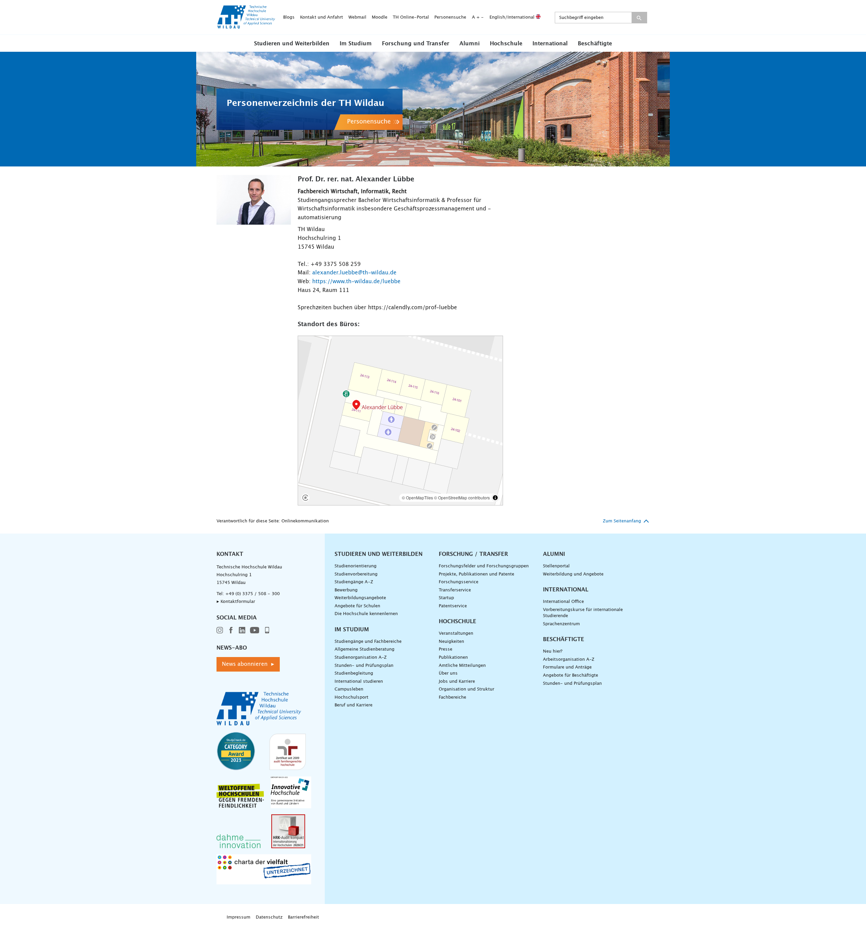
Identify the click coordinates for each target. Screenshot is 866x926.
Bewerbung (346, 590)
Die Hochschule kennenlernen (366, 614)
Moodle (379, 17)
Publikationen (453, 657)
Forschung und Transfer (415, 43)
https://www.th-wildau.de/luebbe (356, 281)
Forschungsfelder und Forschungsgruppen (484, 566)
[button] (292, 43)
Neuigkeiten (451, 641)
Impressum (238, 917)
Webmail (357, 17)
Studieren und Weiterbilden (291, 43)
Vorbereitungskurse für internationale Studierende (583, 613)
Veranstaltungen (456, 633)
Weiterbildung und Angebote (573, 574)
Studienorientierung (356, 566)
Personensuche (450, 17)
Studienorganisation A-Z (361, 657)
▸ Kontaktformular (235, 602)
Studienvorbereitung (356, 574)
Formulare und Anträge (567, 667)
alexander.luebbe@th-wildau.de (354, 272)
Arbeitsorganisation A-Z (568, 659)
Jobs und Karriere (457, 681)
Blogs (289, 17)
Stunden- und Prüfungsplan (364, 665)
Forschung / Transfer (473, 554)
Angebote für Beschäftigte (570, 675)
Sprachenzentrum (561, 624)
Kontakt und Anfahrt (321, 17)
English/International (512, 17)
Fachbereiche (452, 697)
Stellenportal (556, 566)
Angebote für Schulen (357, 606)
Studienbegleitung (354, 673)
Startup (446, 598)
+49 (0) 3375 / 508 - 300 (252, 594)
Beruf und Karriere (353, 705)
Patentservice (453, 606)
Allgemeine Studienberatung (364, 649)
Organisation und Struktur (466, 689)
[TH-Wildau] (246, 26)
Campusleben (349, 689)
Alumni (469, 43)
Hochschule (506, 43)
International (550, 43)
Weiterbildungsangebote (360, 598)
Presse (445, 649)
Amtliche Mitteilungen (462, 665)
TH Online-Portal (411, 17)
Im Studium (356, 43)
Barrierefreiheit (303, 917)
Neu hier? (552, 651)
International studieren (359, 681)
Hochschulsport (351, 697)
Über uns (448, 673)
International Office (563, 602)
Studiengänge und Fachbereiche (368, 641)
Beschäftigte (595, 43)
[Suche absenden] (639, 17)
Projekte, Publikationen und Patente (476, 574)
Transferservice (455, 590)
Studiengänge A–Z (354, 582)
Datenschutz (269, 917)
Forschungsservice (458, 582)
